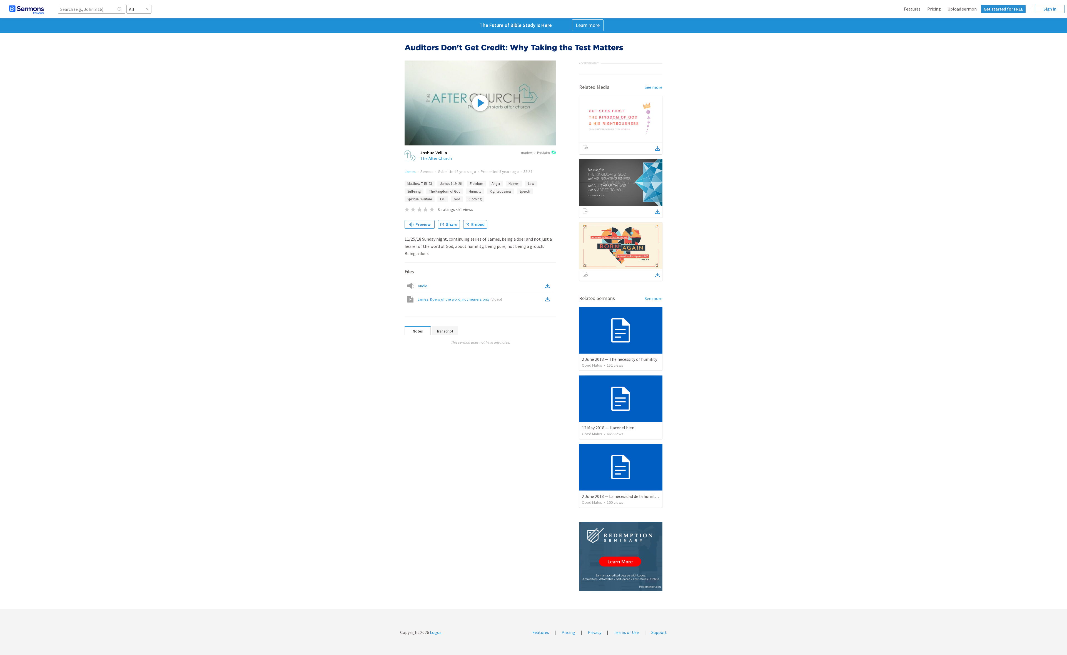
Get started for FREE (1003, 9)
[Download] (657, 148)
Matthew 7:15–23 (419, 183)
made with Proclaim (535, 152)
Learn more (588, 25)
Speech (525, 191)
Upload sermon (962, 9)
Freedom (476, 183)
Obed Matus (592, 365)
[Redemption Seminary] (620, 556)
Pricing (934, 9)
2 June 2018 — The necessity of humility (619, 359)
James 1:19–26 (451, 183)
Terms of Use (626, 632)
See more (653, 87)
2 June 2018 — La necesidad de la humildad (621, 496)
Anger (496, 183)
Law (531, 183)
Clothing (475, 199)
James (410, 171)
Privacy (594, 632)
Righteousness (500, 191)
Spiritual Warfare (419, 199)
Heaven (514, 183)
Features (912, 9)
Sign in (1049, 9)
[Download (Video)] (548, 299)
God (457, 199)
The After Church (436, 158)
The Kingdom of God (444, 191)
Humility (475, 191)
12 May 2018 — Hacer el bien (608, 427)
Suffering (414, 191)
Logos (435, 632)
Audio (422, 285)
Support (659, 632)
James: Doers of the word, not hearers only (459, 299)
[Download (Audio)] (548, 286)
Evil (442, 199)
